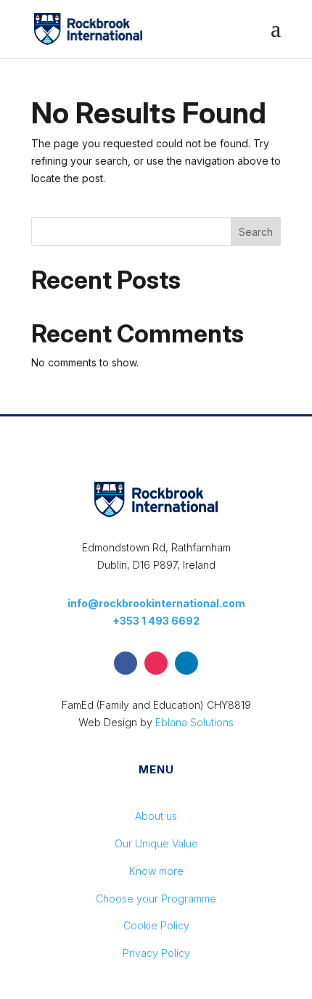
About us (156, 816)
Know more (156, 871)
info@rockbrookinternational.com (156, 603)
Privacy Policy (156, 953)
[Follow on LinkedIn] (186, 663)
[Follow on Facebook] (125, 663)
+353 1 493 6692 (156, 620)
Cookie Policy (156, 925)
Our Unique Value (156, 843)
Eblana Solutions (194, 722)
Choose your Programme (156, 898)
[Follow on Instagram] (156, 663)
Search (256, 232)
